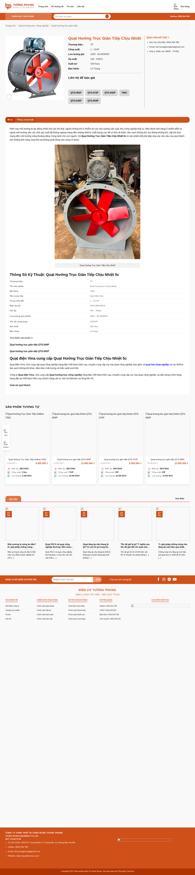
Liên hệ (80, 6)
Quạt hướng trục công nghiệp (34, 25)
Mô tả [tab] (10, 120)
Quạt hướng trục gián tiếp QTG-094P (74, 459)
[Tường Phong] (19, 6)
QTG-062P (76, 92)
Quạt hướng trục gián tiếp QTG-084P (167, 459)
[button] (182, 6)
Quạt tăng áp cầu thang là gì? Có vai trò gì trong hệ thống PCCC (95, 545)
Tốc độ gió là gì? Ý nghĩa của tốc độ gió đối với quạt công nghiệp (135, 545)
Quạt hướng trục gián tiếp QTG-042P (29, 351)
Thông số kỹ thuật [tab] (25, 120)
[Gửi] (106, 16)
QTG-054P (93, 100)
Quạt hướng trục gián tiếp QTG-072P (121, 459)
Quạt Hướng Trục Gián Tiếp (96, 136)
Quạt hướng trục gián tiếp (65, 25)
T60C (124, 92)
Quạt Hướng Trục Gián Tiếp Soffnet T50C (27, 459)
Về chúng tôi (57, 6)
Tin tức (70, 6)
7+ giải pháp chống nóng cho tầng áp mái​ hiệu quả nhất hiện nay (172, 545)
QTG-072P (93, 92)
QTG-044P (76, 100)
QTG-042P (109, 92)
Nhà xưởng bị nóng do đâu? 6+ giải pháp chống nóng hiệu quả (22, 545)
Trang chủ (43, 6)
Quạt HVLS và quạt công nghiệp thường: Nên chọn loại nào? (58, 545)
